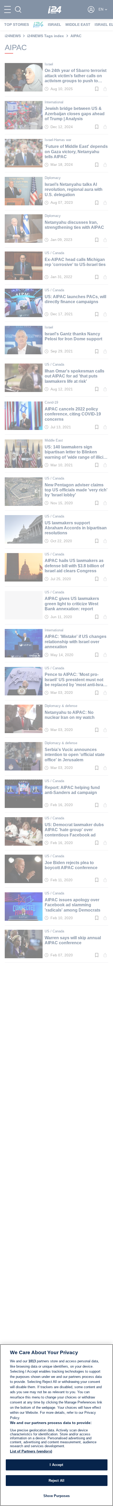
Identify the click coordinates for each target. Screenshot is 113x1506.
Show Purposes (56, 1496)
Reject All (56, 1481)
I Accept (56, 1465)
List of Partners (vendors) (31, 1451)
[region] (56, 1425)
